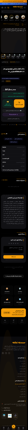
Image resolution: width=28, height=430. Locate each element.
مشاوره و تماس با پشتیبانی (13, 118)
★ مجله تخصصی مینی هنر (20, 384)
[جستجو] (2, 11)
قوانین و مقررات (22, 368)
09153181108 (6, 408)
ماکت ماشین (23, 389)
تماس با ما (23, 363)
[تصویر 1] (3, 56)
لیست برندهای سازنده (21, 376)
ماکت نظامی (23, 394)
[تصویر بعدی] (3, 40)
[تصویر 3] (13, 56)
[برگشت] (24, 7)
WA (2, 353)
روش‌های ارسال (22, 366)
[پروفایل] (5, 7)
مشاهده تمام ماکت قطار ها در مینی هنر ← (14, 276)
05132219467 (7, 410)
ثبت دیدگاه (13, 257)
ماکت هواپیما (22, 391)
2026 (23, 425)
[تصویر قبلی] (23, 40)
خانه (25, 24)
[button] (13, 312)
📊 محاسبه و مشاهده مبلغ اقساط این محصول (13, 110)
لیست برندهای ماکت (21, 374)
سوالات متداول (22, 371)
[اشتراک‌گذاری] (23, 30)
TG (6, 353)
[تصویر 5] (23, 56)
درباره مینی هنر (22, 361)
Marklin (8, 81)
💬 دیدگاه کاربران (4, 133)
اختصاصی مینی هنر (21, 386)
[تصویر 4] (18, 56)
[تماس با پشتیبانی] (8, 7)
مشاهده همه (4, 180)
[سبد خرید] (2, 7)
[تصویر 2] (8, 56)
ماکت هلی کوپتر (22, 396)
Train (4, 151)
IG (9, 353)
